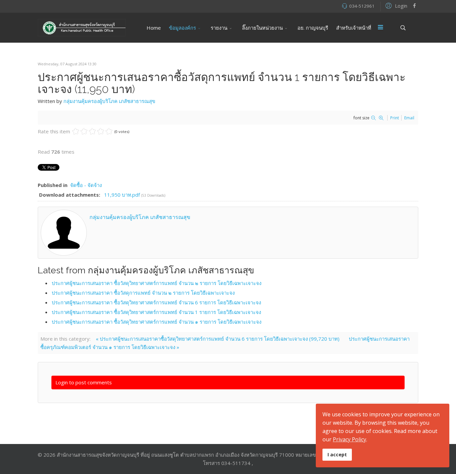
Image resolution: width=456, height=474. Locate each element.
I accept (337, 454)
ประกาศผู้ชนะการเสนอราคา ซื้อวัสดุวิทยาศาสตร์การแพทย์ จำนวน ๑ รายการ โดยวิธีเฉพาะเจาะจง (156, 321)
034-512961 (362, 6)
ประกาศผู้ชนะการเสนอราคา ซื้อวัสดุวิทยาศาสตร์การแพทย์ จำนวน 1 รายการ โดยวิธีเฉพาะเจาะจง (156, 312)
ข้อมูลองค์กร (182, 27)
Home (154, 27)
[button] (395, 5)
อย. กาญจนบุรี (312, 27)
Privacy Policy (349, 439)
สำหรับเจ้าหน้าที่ (353, 27)
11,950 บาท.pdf (122, 194)
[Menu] (380, 28)
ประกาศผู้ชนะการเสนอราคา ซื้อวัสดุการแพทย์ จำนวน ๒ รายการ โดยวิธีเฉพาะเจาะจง (143, 292)
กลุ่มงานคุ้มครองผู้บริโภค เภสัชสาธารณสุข (109, 101)
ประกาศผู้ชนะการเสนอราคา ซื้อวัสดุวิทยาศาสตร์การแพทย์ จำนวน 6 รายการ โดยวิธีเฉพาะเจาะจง (156, 302)
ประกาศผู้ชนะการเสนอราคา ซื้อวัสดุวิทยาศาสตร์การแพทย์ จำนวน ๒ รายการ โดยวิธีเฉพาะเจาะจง (156, 283)
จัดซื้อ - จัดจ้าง (86, 185)
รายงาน (219, 27)
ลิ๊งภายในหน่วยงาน (262, 27)
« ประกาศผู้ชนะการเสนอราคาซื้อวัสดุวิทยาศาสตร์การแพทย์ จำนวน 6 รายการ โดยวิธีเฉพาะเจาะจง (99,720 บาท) (217, 338)
